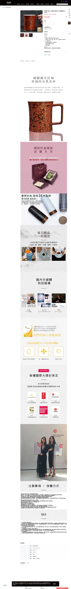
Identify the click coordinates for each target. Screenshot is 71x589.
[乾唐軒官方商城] (9, 3)
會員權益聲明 (42, 588)
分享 (46, 54)
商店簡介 (26, 587)
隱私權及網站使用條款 (28, 588)
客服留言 (41, 587)
